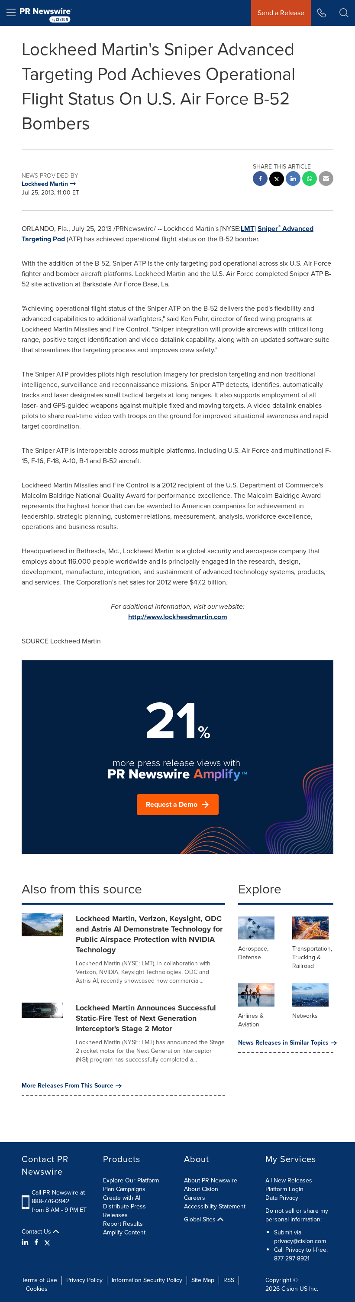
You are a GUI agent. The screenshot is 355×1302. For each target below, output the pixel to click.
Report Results (123, 1223)
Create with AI (121, 1197)
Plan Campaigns (124, 1189)
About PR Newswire (210, 1180)
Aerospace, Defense (253, 953)
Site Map (202, 1280)
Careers (194, 1197)
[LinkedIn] (26, 1242)
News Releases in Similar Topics (283, 1043)
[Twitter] (47, 1242)
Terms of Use (39, 1280)
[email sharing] (326, 179)
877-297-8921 (292, 1258)
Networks (305, 1015)
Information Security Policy (147, 1280)
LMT (247, 229)
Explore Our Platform (131, 1180)
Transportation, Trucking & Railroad (312, 957)
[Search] (344, 13)
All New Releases (288, 1180)
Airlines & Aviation (251, 1020)
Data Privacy (281, 1197)
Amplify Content (124, 1232)
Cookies (37, 1288)
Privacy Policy (84, 1280)
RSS (228, 1280)
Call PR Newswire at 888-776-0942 (58, 1197)
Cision (289, 1288)
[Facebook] (36, 1242)
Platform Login (284, 1189)
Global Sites (200, 1219)
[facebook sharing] (260, 179)
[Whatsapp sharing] (309, 179)
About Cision (201, 1189)
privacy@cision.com (300, 1241)
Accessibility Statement (214, 1206)
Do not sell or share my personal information (296, 1215)
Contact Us (37, 1231)
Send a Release (281, 13)
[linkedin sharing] (293, 179)
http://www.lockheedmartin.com (177, 617)
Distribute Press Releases (124, 1211)
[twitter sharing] (276, 180)
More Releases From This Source (67, 1085)
